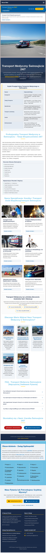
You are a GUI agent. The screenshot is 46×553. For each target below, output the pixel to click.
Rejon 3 (34, 464)
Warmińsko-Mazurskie (34, 477)
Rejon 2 (21, 464)
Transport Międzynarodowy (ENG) (31, 518)
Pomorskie (35, 467)
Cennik (19, 438)
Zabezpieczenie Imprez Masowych (9, 535)
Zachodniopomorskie (23, 480)
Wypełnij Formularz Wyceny (33, 427)
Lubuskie (9, 474)
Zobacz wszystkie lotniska (23, 310)
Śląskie (34, 470)
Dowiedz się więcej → (8, 231)
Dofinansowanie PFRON (12, 76)
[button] (35, 464)
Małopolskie (9, 483)
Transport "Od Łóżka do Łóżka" (30, 516)
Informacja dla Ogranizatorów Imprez (9, 541)
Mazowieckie (22, 467)
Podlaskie (21, 476)
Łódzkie (8, 480)
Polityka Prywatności (24, 438)
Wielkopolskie (36, 480)
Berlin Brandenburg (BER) (31, 307)
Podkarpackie (22, 473)
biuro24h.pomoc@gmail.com (32, 535)
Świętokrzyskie (36, 473)
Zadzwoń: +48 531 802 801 (13, 427)
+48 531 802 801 (29, 505)
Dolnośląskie (10, 467)
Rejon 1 (8, 464)
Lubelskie (9, 477)
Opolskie (21, 470)
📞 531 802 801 (30, 9)
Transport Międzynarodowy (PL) (30, 520)
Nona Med (5, 2)
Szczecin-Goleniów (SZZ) (15, 307)
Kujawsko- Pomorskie (8, 471)
